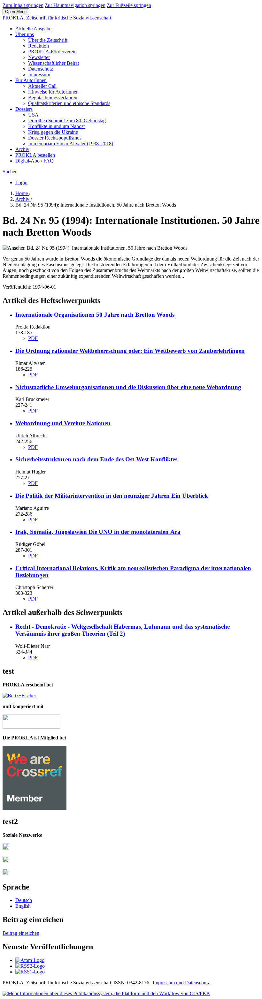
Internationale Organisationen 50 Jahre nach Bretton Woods (94, 314)
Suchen (10, 171)
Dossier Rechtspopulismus (54, 137)
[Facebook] (6, 848)
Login (21, 182)
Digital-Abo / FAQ (34, 160)
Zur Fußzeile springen (129, 5)
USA (33, 114)
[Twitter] (6, 860)
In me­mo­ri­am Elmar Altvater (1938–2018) (70, 143)
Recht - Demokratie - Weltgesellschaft (122, 630)
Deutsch (23, 900)
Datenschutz (40, 69)
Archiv (22, 149)
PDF (33, 338)
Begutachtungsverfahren (52, 97)
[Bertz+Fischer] (19, 695)
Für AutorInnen (31, 80)
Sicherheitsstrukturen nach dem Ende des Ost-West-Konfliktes (96, 459)
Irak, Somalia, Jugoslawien (98, 531)
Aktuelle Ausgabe (33, 28)
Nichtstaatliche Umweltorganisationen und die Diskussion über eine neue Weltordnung (128, 387)
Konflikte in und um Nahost (56, 126)
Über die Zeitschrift (47, 40)
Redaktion (38, 46)
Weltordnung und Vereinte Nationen (63, 423)
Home (22, 193)
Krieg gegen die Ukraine (53, 132)
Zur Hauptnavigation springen (75, 5)
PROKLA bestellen (35, 155)
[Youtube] (6, 873)
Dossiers (24, 109)
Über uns (24, 34)
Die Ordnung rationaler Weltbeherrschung (130, 350)
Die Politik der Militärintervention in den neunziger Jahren (111, 495)
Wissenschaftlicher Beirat (53, 63)
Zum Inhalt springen (23, 5)
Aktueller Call (42, 86)
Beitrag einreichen (21, 933)
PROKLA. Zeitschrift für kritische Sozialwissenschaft (57, 17)
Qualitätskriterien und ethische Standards (69, 103)
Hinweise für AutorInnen (53, 92)
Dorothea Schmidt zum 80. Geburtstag (67, 120)
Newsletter (39, 57)
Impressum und (169, 982)
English (23, 906)
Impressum (39, 74)
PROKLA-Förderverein (52, 51)
